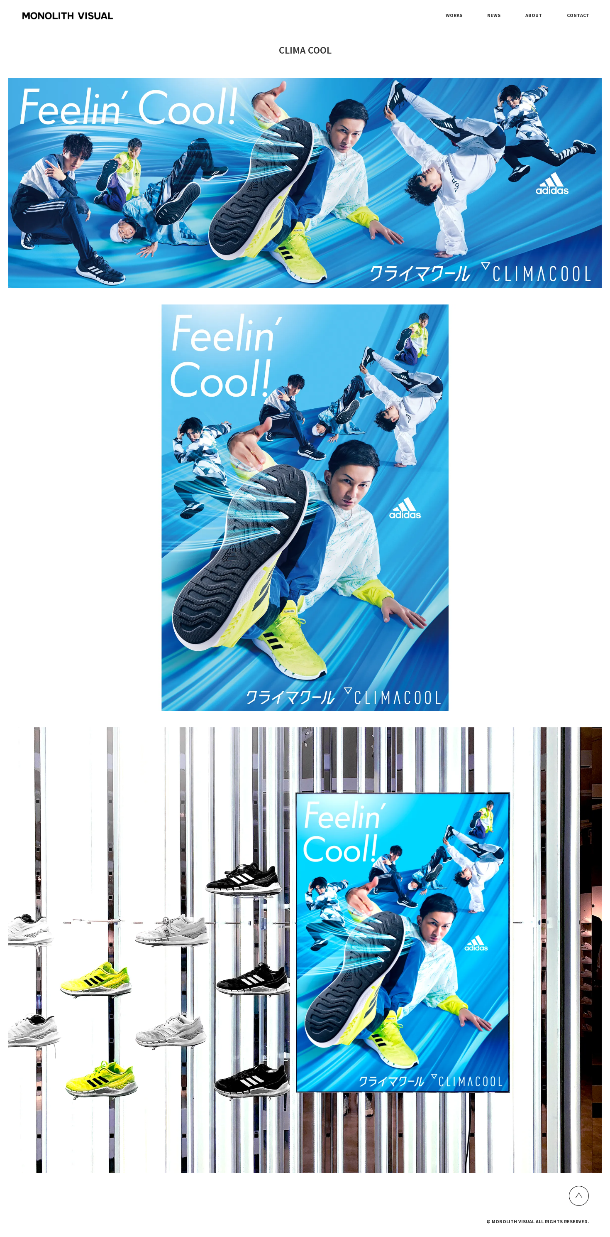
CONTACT (578, 15)
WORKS (454, 15)
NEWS (493, 15)
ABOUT (533, 15)
